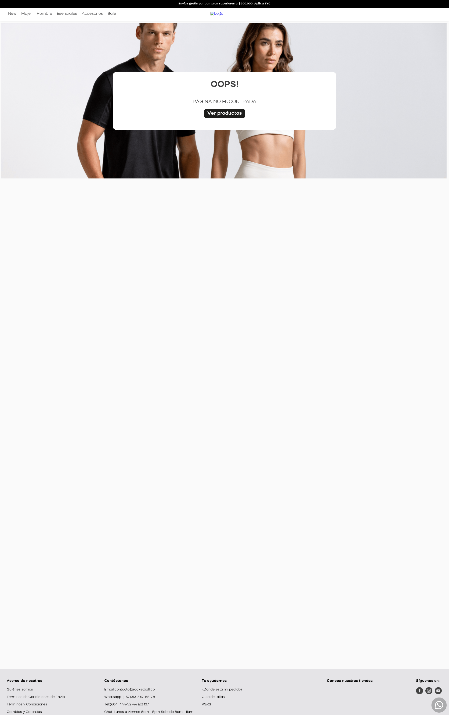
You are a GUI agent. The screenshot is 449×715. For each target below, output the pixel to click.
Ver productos (224, 113)
